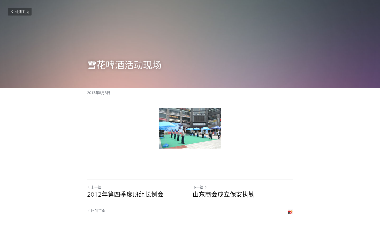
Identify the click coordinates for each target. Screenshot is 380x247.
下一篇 (198, 187)
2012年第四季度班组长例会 (125, 194)
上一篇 (96, 187)
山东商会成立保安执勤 (224, 194)
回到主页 (21, 11)
